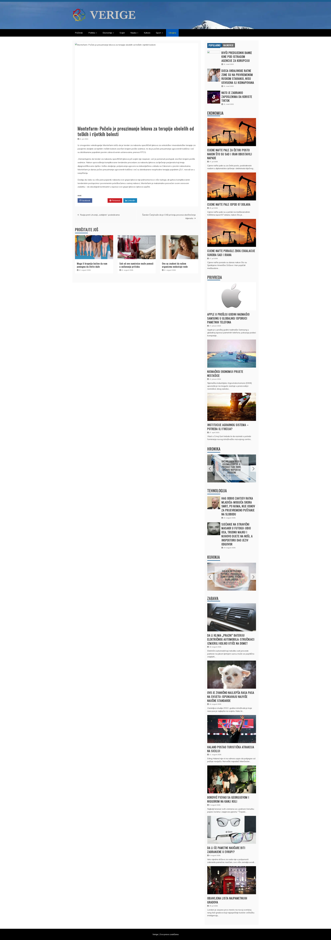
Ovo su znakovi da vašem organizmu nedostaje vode (175, 265)
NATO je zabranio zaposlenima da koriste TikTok (236, 97)
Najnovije (228, 45)
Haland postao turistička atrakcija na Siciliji (230, 749)
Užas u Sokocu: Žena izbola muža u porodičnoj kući (232, 467)
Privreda (214, 277)
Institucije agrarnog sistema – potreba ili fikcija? (228, 427)
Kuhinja (213, 557)
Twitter (100, 200)
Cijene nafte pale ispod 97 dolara (228, 204)
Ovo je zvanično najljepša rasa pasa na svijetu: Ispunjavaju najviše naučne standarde (230, 696)
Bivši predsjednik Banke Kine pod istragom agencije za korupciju (236, 57)
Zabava (213, 598)
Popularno (215, 45)
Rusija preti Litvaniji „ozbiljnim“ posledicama (100, 214)
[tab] (214, 45)
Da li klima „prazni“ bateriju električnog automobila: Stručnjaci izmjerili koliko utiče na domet (230, 639)
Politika (91, 32)
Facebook (85, 200)
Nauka (133, 32)
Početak (79, 32)
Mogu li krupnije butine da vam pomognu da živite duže (92, 265)
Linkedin (131, 200)
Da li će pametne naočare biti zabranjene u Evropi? (226, 850)
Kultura (147, 32)
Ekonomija (107, 32)
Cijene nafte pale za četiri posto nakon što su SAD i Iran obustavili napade (229, 154)
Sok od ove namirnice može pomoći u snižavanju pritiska (136, 265)
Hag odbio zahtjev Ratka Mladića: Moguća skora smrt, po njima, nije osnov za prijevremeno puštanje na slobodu (238, 506)
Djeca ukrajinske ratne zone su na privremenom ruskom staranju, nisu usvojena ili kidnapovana (237, 77)
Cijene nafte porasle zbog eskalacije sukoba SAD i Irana (231, 253)
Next (253, 468)
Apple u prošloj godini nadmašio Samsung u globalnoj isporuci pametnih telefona (228, 318)
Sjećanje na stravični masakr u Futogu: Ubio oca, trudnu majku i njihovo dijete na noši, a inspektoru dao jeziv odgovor (237, 534)
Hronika (213, 449)
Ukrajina (172, 32)
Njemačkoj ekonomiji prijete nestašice (225, 373)
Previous (210, 468)
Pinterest (115, 200)
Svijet (122, 32)
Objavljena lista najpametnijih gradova (227, 900)
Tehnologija (217, 490)
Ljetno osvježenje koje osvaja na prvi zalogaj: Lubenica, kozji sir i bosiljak (231, 575)
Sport (158, 32)
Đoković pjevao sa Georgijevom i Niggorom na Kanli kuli (228, 799)
